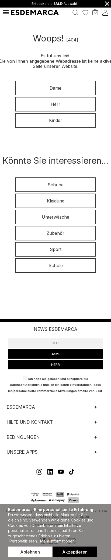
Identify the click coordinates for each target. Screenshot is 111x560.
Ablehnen (30, 552)
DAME (55, 354)
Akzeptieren (75, 552)
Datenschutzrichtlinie (26, 385)
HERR (55, 365)
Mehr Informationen (57, 541)
